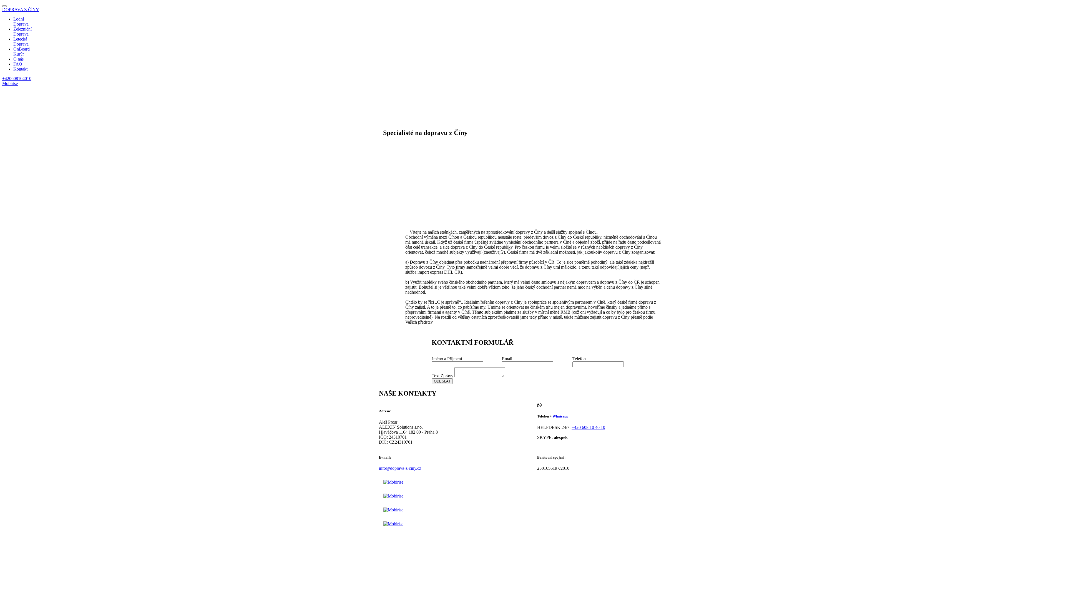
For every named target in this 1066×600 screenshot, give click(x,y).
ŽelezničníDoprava (22, 31)
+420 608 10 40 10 (588, 427)
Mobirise (10, 83)
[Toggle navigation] (4, 6)
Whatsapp (560, 416)
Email (507, 358)
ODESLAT (442, 381)
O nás (18, 59)
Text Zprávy (442, 375)
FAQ (17, 64)
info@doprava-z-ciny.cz (400, 468)
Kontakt (20, 69)
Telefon (579, 358)
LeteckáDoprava (21, 41)
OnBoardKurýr (21, 51)
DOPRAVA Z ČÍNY (20, 9)
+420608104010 (16, 78)
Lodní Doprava (21, 21)
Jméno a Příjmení (447, 358)
